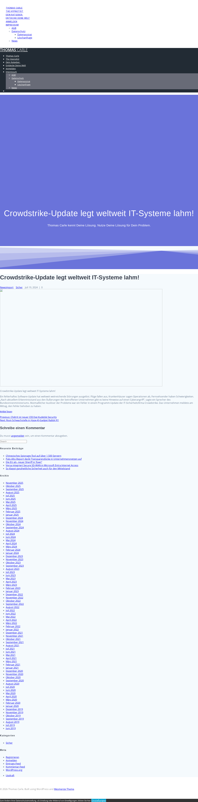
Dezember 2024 (14, 518)
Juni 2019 (11, 728)
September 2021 (15, 642)
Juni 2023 (11, 575)
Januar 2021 (12, 667)
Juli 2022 (10, 610)
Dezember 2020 (14, 671)
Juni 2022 (11, 613)
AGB (14, 28)
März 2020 (11, 699)
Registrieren (12, 757)
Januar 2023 (12, 591)
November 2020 (14, 674)
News (15, 40)
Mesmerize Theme (64, 789)
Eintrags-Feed (13, 763)
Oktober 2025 (13, 486)
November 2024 (14, 521)
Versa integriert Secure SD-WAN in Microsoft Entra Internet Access (42, 465)
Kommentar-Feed (15, 766)
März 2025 (11, 508)
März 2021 (11, 661)
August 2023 (12, 569)
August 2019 (12, 722)
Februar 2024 (13, 549)
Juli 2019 (10, 725)
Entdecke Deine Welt (18, 18)
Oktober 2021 (13, 639)
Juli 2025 (10, 495)
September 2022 (15, 604)
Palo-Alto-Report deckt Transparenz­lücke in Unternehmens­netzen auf (44, 459)
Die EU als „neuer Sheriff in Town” (24, 462)
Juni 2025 (11, 498)
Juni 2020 (11, 690)
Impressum (12, 25)
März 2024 (11, 546)
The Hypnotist (14, 11)
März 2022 (11, 623)
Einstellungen (98, 800)
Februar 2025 (13, 511)
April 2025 (11, 505)
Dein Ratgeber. (14, 15)
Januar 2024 (12, 553)
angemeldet (17, 435)
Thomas (14, 49)
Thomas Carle (14, 8)
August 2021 (12, 645)
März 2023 (11, 585)
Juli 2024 (10, 533)
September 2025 (15, 489)
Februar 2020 (13, 702)
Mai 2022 (11, 616)
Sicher (19, 287)
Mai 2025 (11, 502)
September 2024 (15, 527)
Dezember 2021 (14, 632)
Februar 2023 (13, 588)
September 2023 (15, 565)
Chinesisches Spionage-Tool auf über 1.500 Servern (33, 455)
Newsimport (6, 287)
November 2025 (14, 482)
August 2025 (12, 492)
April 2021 (11, 658)
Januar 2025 (12, 514)
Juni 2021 (11, 651)
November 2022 (14, 597)
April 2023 (11, 581)
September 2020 (15, 680)
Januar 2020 (12, 706)
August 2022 (12, 607)
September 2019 (15, 718)
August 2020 (12, 683)
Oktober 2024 (13, 524)
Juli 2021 (10, 648)
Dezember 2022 (14, 594)
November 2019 (14, 712)
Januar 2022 (12, 629)
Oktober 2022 (13, 600)
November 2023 (14, 559)
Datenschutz (18, 31)
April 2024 (11, 543)
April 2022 (11, 620)
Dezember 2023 (14, 556)
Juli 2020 (10, 687)
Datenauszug (24, 34)
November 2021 (14, 636)
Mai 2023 (11, 578)
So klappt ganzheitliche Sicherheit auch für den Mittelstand (38, 468)
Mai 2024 (11, 540)
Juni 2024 (11, 537)
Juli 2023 (10, 572)
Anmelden (11, 21)
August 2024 (12, 530)
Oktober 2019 (13, 715)
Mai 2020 (11, 693)
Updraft (10, 775)
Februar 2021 (13, 664)
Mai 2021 (11, 655)
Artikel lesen (6, 411)
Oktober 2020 (13, 677)
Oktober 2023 (13, 562)
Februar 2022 (13, 626)
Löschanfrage (24, 37)
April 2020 (11, 696)
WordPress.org (14, 770)
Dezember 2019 (14, 709)
